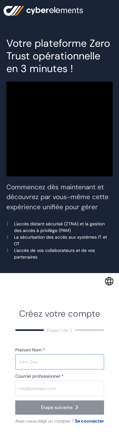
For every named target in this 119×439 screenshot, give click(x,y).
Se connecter (89, 421)
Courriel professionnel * (39, 376)
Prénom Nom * (30, 350)
